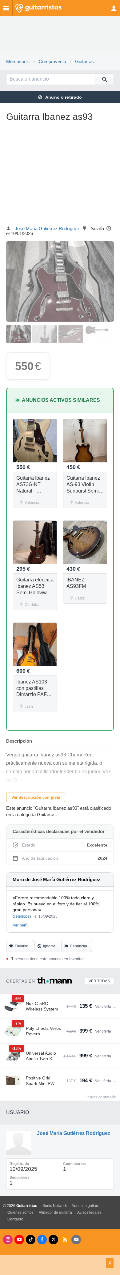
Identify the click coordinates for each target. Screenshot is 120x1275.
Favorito (21, 946)
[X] (53, 1239)
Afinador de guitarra (55, 1212)
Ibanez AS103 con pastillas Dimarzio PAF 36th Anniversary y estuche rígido (34, 694)
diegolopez (22, 916)
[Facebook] (42, 1239)
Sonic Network (54, 1206)
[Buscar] (104, 79)
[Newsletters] (76, 1239)
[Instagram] (8, 1239)
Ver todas (99, 981)
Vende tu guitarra (86, 1206)
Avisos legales (89, 1212)
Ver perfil (20, 925)
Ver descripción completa (35, 797)
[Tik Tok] (30, 1239)
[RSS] (65, 1239)
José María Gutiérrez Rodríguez (47, 228)
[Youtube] (19, 1239)
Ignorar (49, 946)
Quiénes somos (20, 1212)
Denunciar (78, 946)
